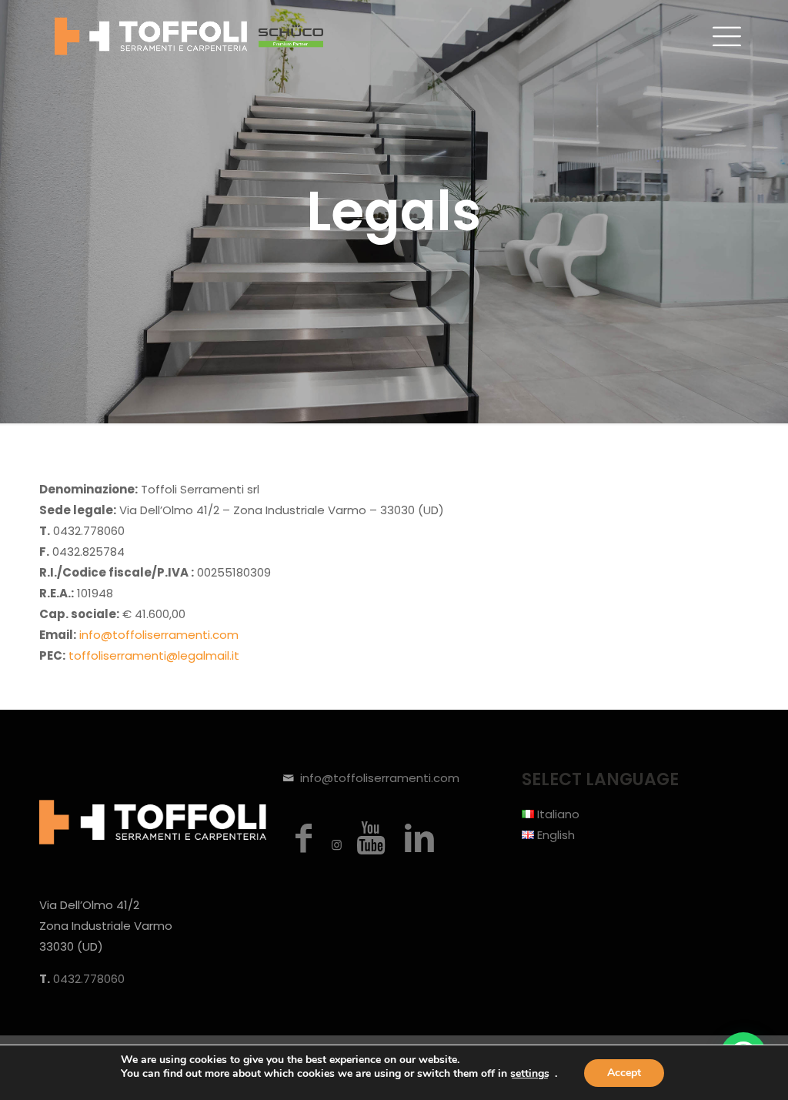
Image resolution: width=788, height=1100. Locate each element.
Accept (624, 1072)
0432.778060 (89, 979)
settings (529, 1074)
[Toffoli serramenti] (189, 35)
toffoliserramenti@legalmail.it (153, 655)
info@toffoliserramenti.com (159, 635)
